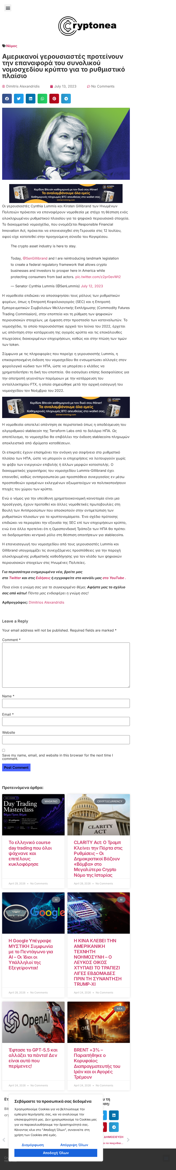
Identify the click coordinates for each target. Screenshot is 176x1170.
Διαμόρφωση (33, 1145)
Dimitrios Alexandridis (46, 602)
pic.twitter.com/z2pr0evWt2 (98, 277)
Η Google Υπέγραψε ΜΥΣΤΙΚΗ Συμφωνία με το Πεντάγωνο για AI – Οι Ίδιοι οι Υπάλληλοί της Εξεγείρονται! (31, 954)
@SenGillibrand (35, 258)
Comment (11, 639)
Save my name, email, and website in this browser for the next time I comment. (57, 756)
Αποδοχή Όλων (56, 1153)
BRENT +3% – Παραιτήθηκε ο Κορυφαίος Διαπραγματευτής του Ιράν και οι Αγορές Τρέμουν (97, 1063)
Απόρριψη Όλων (74, 1145)
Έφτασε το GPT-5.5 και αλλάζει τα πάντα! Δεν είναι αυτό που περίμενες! (33, 1058)
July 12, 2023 (92, 286)
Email (8, 714)
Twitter (15, 578)
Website (8, 732)
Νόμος (11, 46)
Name (8, 696)
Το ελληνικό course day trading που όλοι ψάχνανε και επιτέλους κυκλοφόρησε (30, 853)
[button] (7, 7)
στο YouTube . (114, 578)
